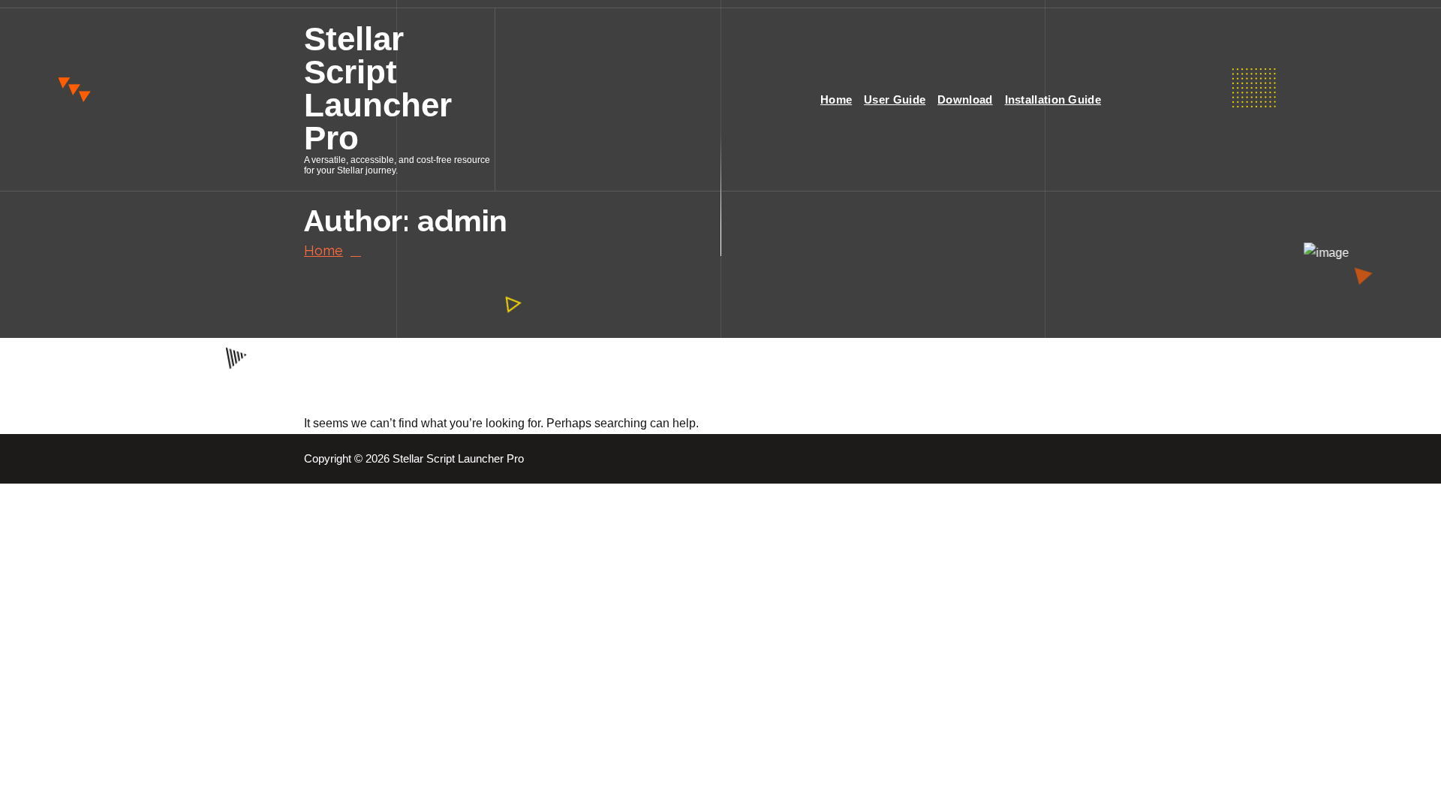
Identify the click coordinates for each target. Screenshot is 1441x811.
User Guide (894, 99)
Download (964, 99)
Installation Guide (1053, 99)
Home (836, 99)
